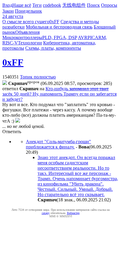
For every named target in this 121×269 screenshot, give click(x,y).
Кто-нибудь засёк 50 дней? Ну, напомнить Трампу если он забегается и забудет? (59, 94)
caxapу (46, 213)
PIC (91, 37)
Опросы (109, 5)
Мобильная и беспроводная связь (59, 26)
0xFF (54, 21)
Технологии (30, 42)
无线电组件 (74, 5)
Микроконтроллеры (22, 37)
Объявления (27, 32)
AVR (83, 37)
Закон (8, 11)
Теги (37, 5)
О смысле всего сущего (25, 21)
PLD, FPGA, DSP (59, 37)
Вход (7, 5)
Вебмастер (73, 213)
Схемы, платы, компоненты (53, 48)
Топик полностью (38, 76)
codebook (52, 5)
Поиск (93, 5)
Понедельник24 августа (22, 14)
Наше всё (21, 5)
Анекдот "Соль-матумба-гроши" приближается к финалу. (58, 144)
